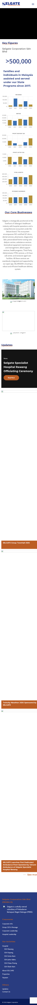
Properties (6, 974)
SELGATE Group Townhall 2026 (16, 543)
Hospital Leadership (9, 934)
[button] (33, 4)
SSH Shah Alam (9, 967)
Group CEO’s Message (10, 927)
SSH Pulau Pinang (10, 963)
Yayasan (5, 978)
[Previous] (1, 23)
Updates (5, 989)
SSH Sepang (8, 953)
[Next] (35, 23)
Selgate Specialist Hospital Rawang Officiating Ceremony (18, 367)
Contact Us (6, 992)
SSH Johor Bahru (10, 960)
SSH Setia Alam (9, 956)
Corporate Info (7, 924)
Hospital (5, 946)
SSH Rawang (8, 949)
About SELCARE (8, 971)
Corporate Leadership (10, 931)
